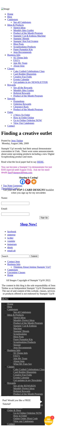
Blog (9, 16)
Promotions (18, 101)
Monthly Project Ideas (24, 320)
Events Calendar (21, 79)
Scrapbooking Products (24, 46)
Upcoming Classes (16, 272)
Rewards (11, 85)
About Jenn (18, 66)
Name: (4, 198)
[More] (34, 181)
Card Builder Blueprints (24, 74)
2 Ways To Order (21, 115)
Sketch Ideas (19, 27)
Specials (11, 98)
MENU (5, 299)
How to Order (20, 415)
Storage (17, 345)
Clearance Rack (21, 106)
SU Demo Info (20, 57)
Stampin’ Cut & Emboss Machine (29, 36)
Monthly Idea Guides (23, 30)
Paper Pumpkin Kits (23, 49)
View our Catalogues (23, 421)
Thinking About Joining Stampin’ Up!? (32, 267)
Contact (11, 126)
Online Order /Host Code (25, 418)
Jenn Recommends (22, 52)
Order (10, 112)
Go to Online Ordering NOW (27, 120)
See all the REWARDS (24, 385)
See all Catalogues (22, 22)
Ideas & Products (15, 25)
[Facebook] (22, 181)
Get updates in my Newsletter (27, 380)
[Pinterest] (28, 181)
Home (10, 14)
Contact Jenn (13, 261)
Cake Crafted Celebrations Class (29, 71)
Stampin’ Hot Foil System (25, 41)
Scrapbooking (20, 334)
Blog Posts (18, 44)
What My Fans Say (22, 364)
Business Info (13, 55)
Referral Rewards (21, 93)
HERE (40, 162)
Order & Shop (14, 410)
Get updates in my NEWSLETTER (30, 82)
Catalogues (12, 19)
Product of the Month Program (28, 33)
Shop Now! (28, 224)
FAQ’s (16, 60)
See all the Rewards (22, 87)
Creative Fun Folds (22, 76)
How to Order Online (23, 117)
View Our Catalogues (23, 123)
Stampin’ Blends (21, 38)
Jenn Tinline (17, 140)
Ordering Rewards (22, 104)
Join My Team (20, 63)
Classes (10, 68)
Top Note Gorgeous (12, 185)
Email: (4, 208)
